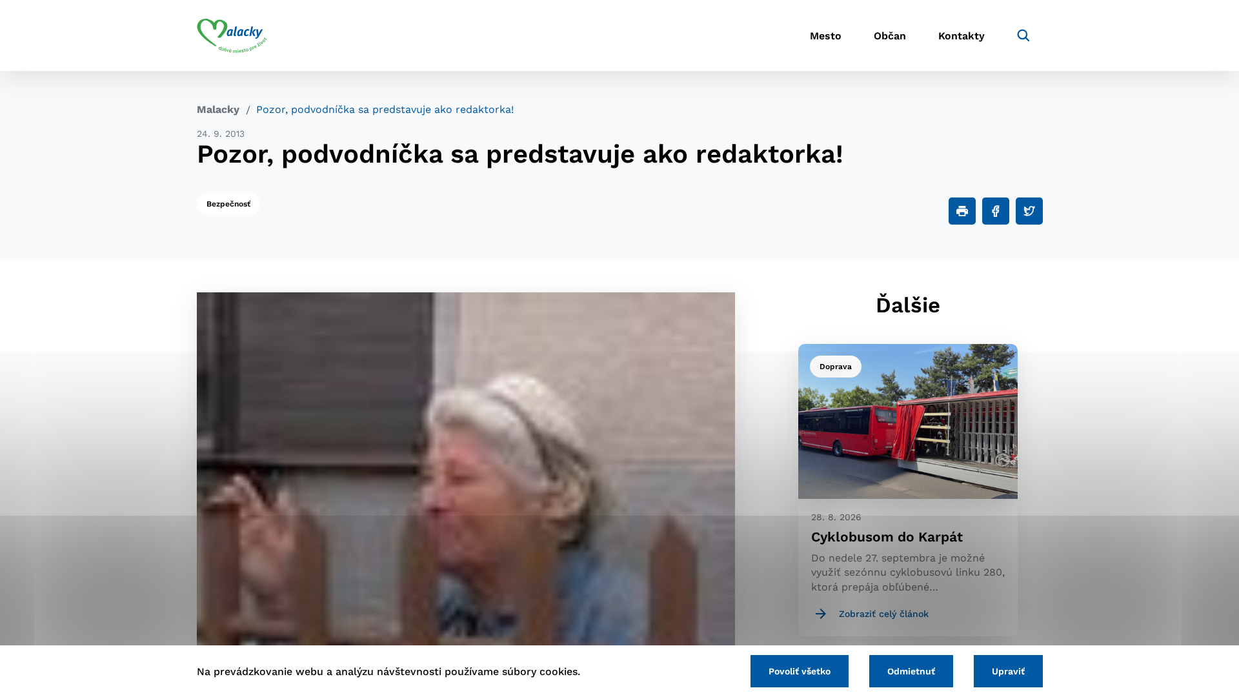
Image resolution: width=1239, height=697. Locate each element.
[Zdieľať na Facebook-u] (995, 211)
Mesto (825, 36)
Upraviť (1008, 671)
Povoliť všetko (800, 671)
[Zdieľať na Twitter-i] (1029, 211)
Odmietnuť (911, 671)
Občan (890, 36)
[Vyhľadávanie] (1023, 35)
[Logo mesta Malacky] (232, 35)
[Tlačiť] (962, 211)
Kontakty (961, 36)
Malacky (218, 109)
